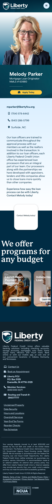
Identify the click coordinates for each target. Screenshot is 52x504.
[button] (46, 6)
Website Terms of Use (11, 477)
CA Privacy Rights (10, 481)
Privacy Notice (27, 479)
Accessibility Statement (12, 479)
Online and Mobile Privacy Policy (35, 477)
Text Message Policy (41, 479)
